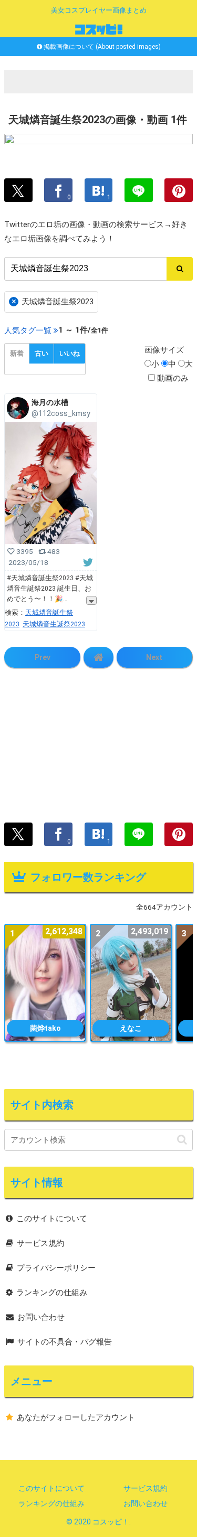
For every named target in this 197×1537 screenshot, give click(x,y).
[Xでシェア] (18, 190)
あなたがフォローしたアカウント (76, 1417)
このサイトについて (51, 1218)
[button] (182, 1140)
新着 (17, 353)
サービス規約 (40, 1243)
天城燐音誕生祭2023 (53, 301)
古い (41, 353)
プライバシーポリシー (56, 1268)
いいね (69, 353)
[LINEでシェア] (139, 190)
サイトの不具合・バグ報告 (64, 1342)
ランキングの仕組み (51, 1292)
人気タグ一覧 (27, 330)
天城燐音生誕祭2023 (54, 624)
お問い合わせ (41, 1317)
